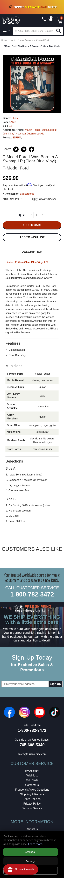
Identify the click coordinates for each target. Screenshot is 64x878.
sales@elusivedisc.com (32, 754)
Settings (30, 861)
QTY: (22, 215)
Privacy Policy (32, 803)
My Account (32, 770)
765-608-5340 (32, 744)
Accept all (30, 852)
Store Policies (32, 798)
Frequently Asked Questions (32, 789)
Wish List (32, 775)
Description (32, 251)
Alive (13, 122)
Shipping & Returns (32, 794)
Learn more (35, 844)
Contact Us (32, 785)
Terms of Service (32, 808)
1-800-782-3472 (32, 594)
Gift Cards (32, 780)
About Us (32, 829)
